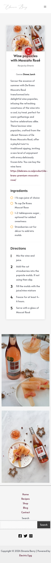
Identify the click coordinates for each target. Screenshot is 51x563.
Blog (25, 507)
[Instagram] (31, 536)
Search (25, 518)
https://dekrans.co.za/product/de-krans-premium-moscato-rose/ (29, 175)
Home (25, 494)
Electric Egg (25, 555)
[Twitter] (25, 536)
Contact (25, 512)
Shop (25, 503)
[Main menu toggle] (45, 7)
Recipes (25, 498)
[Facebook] (20, 536)
